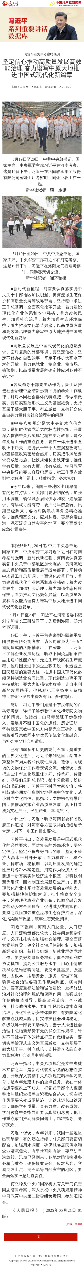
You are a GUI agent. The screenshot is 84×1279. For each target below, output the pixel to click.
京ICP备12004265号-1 (42, 1265)
